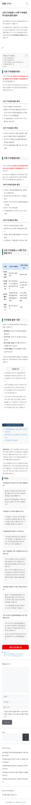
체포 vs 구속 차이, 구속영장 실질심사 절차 (13, 655)
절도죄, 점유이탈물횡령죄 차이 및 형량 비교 (14, 654)
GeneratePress (22, 802)
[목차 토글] (25, 55)
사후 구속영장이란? (9, 60)
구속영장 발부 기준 (9, 64)
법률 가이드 (7, 4)
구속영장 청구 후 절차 (11, 440)
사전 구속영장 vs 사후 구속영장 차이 (13, 62)
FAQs (5, 66)
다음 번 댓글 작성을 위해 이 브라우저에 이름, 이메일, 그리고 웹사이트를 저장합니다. (16, 714)
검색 (3, 732)
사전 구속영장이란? (9, 58)
